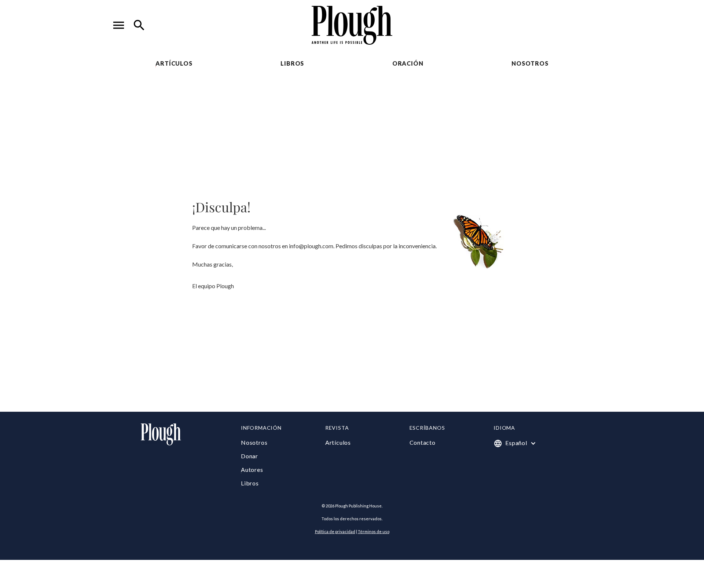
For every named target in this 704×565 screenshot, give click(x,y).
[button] (118, 25)
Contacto (423, 442)
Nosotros (529, 63)
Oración (407, 63)
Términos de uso (373, 531)
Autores (252, 469)
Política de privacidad (335, 531)
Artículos (173, 63)
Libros (292, 63)
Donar (249, 455)
